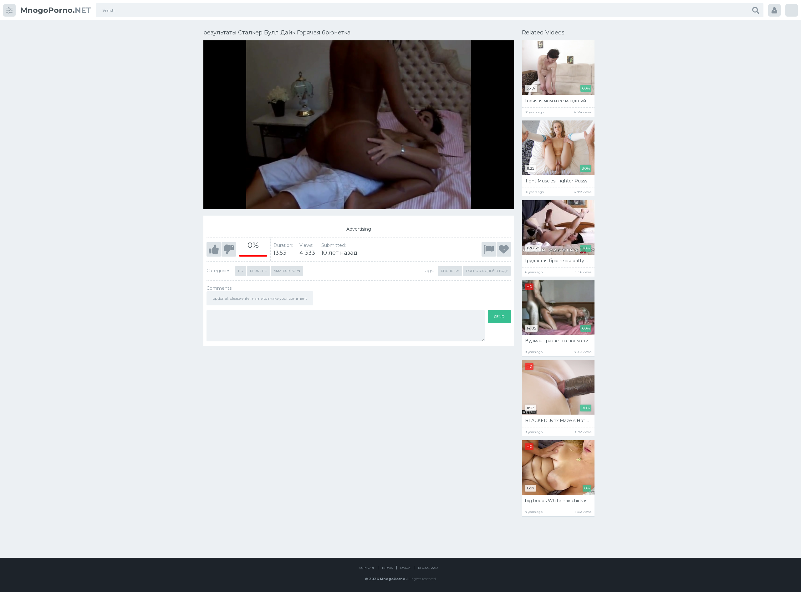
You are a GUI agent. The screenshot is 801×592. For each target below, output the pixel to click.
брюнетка (450, 271)
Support (366, 568)
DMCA (405, 568)
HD (240, 271)
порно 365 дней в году (487, 271)
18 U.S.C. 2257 (428, 568)
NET (55, 10)
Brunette (258, 271)
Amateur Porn (287, 271)
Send (499, 316)
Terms (387, 568)
